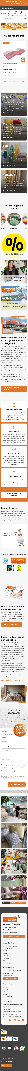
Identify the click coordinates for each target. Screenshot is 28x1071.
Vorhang (5, 953)
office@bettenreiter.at (10, 932)
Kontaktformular (15, 936)
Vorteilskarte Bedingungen (10, 1014)
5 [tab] (14, 81)
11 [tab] (18, 231)
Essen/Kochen (7, 958)
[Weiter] (25, 27)
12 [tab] (19, 231)
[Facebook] (10, 1020)
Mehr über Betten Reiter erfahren (11, 388)
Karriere (5, 989)
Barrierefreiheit (7, 997)
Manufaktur (6, 994)
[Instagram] (14, 1020)
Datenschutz (6, 1009)
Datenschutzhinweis (18, 769)
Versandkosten (7, 975)
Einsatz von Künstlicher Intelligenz (12, 1016)
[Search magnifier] (25, 19)
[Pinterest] (23, 1020)
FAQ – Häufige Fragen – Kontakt (12, 970)
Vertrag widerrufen (10, 978)
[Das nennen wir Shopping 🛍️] (14, 861)
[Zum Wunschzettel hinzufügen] (24, 43)
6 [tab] (11, 231)
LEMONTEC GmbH (11, 1058)
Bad (4, 960)
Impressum (6, 1007)
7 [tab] (17, 81)
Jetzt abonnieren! (15, 784)
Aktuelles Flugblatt (8, 948)
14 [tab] (22, 231)
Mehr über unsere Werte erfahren (14, 494)
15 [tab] (23, 231)
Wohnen (5, 956)
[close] (26, 1)
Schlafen (5, 951)
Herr (10, 734)
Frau (4, 734)
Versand (14, 75)
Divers (17, 734)
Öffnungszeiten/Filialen (9, 927)
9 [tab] (15, 231)
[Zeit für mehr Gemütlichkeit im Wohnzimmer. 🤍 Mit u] (14, 835)
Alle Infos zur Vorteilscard (11, 624)
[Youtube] (19, 1020)
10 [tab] (16, 231)
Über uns (5, 987)
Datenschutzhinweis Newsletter (12, 1011)
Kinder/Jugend (7, 963)
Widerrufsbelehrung (8, 973)
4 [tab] (13, 81)
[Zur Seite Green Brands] (5, 561)
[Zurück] (3, 27)
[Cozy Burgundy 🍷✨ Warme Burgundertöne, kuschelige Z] (14, 887)
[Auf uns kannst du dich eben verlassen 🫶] (14, 809)
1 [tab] (4, 231)
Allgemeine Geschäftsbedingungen (13, 1004)
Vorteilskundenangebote (10, 946)
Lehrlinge (5, 992)
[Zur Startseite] (3, 13)
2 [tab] (10, 81)
